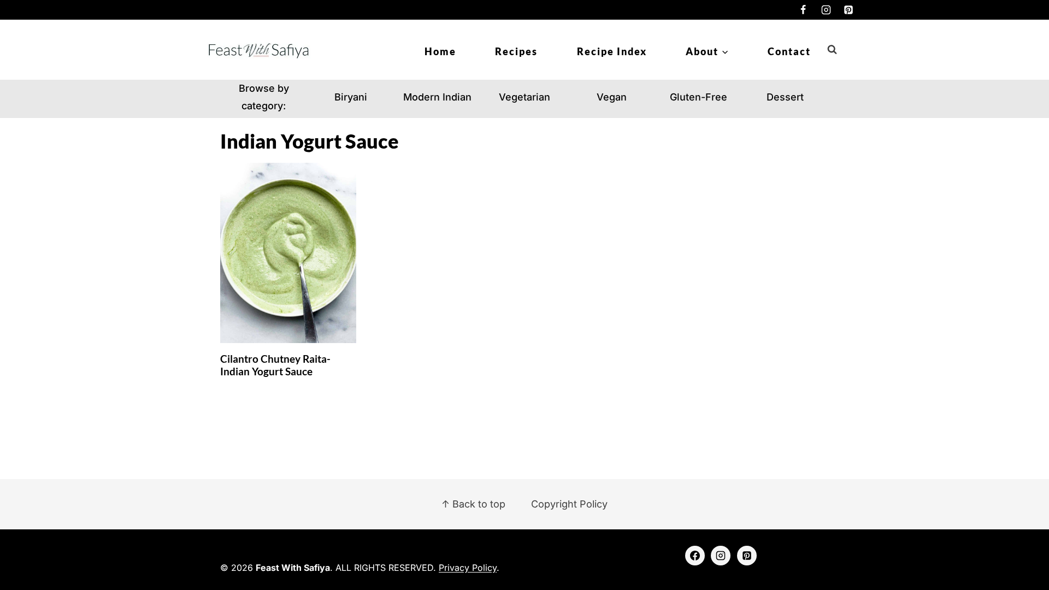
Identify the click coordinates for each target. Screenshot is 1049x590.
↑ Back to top (473, 504)
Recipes (516, 51)
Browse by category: (264, 96)
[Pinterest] (848, 10)
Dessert (785, 97)
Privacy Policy (468, 567)
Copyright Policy (569, 504)
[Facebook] (803, 10)
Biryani (350, 97)
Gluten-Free (698, 97)
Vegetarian (524, 97)
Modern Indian (437, 97)
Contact (789, 51)
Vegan (612, 97)
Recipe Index (612, 51)
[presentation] (288, 253)
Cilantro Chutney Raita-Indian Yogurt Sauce (275, 364)
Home (440, 51)
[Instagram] (826, 10)
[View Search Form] (832, 50)
